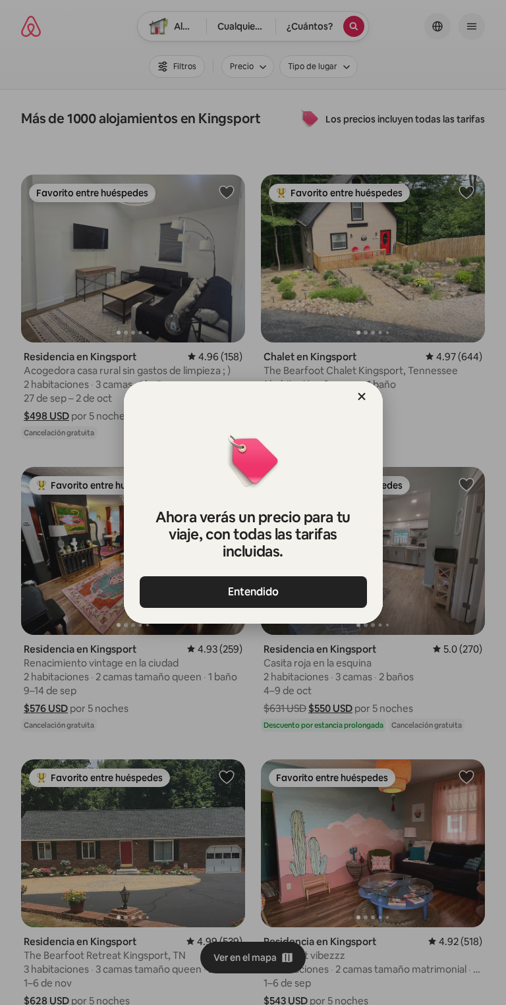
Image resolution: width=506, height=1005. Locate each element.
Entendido (253, 592)
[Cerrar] (361, 396)
